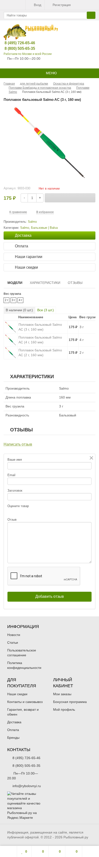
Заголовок (14, 490)
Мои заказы (62, 694)
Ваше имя (14, 459)
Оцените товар (18, 506)
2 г (6, 300)
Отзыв (12, 519)
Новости (13, 635)
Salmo (24, 227)
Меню (51, 73)
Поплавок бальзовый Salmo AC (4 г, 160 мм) (40, 339)
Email (11, 475)
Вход (37, 5)
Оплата (13, 730)
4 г (20, 300)
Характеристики (45, 282)
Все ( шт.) (45, 310)
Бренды (13, 737)
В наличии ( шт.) (19, 310)
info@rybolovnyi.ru (26, 786)
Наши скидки (17, 694)
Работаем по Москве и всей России (28, 54)
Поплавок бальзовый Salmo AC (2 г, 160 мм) (40, 352)
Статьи (12, 642)
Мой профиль (64, 709)
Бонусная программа (70, 702)
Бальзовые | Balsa (44, 227)
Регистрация (62, 5)
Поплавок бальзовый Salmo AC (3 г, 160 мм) (40, 327)
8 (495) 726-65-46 (16, 43)
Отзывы (75, 282)
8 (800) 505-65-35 (16, 48)
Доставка (14, 722)
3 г (13, 300)
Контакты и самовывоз (25, 702)
